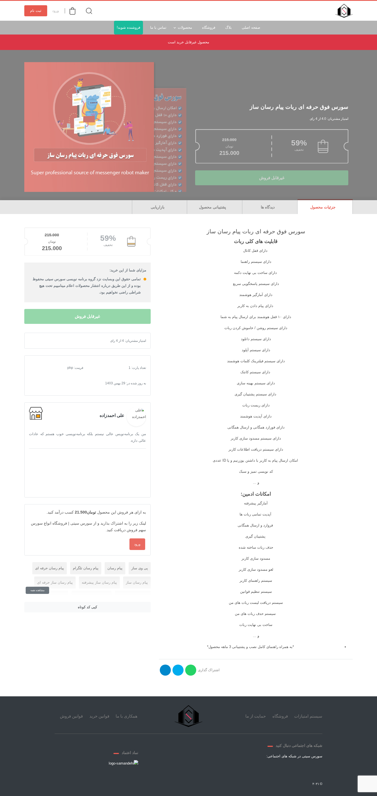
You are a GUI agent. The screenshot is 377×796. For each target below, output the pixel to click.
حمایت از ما (255, 716)
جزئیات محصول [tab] (323, 207)
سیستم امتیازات (308, 716)
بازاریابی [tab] (158, 207)
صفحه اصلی (251, 27)
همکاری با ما (126, 716)
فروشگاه (208, 27)
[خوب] (51, 340)
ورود (55, 11)
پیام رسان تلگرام (86, 568)
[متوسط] (46, 340)
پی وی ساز (139, 568)
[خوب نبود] (42, 340)
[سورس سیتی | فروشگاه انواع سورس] (344, 11)
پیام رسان (115, 568)
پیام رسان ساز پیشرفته (99, 582)
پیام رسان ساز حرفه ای (55, 582)
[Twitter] (300, 769)
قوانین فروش (71, 716)
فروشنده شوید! (128, 27)
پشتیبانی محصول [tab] (213, 207)
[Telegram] (287, 769)
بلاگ (228, 27)
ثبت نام (35, 11)
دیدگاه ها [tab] (268, 207)
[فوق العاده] (55, 340)
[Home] (188, 716)
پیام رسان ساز (137, 582)
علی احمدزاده (112, 415)
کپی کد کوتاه (87, 607)
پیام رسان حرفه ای (49, 568)
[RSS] (260, 769)
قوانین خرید (99, 716)
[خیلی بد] (38, 340)
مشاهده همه (37, 590)
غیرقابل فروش (272, 177)
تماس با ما (158, 27)
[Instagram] (273, 769)
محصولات (185, 27)
